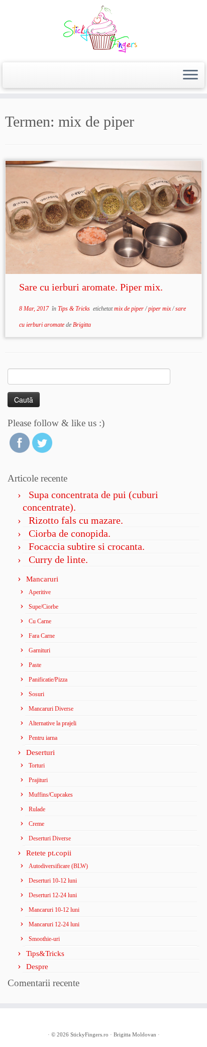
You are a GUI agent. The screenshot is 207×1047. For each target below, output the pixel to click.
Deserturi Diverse (50, 838)
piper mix (160, 308)
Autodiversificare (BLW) (58, 866)
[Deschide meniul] (190, 75)
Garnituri (39, 650)
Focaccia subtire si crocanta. (87, 546)
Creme (36, 823)
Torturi (37, 765)
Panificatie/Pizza (48, 679)
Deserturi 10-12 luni (53, 880)
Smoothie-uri (44, 938)
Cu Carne (40, 621)
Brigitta (82, 324)
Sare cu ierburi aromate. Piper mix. (91, 287)
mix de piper (129, 308)
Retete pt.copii (48, 853)
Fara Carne (42, 635)
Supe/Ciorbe (43, 606)
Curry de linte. (58, 559)
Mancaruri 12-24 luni (54, 924)
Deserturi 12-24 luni (53, 895)
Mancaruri (42, 579)
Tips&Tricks (45, 953)
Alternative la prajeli (52, 723)
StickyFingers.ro (89, 1034)
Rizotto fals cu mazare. (76, 520)
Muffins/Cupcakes (51, 794)
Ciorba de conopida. (70, 533)
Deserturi (40, 752)
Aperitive (40, 592)
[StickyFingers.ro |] (103, 30)
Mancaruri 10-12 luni (54, 909)
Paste (35, 665)
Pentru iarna (43, 737)
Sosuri (36, 694)
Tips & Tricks (74, 308)
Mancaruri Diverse (51, 708)
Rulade (37, 809)
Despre (37, 967)
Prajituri (38, 780)
